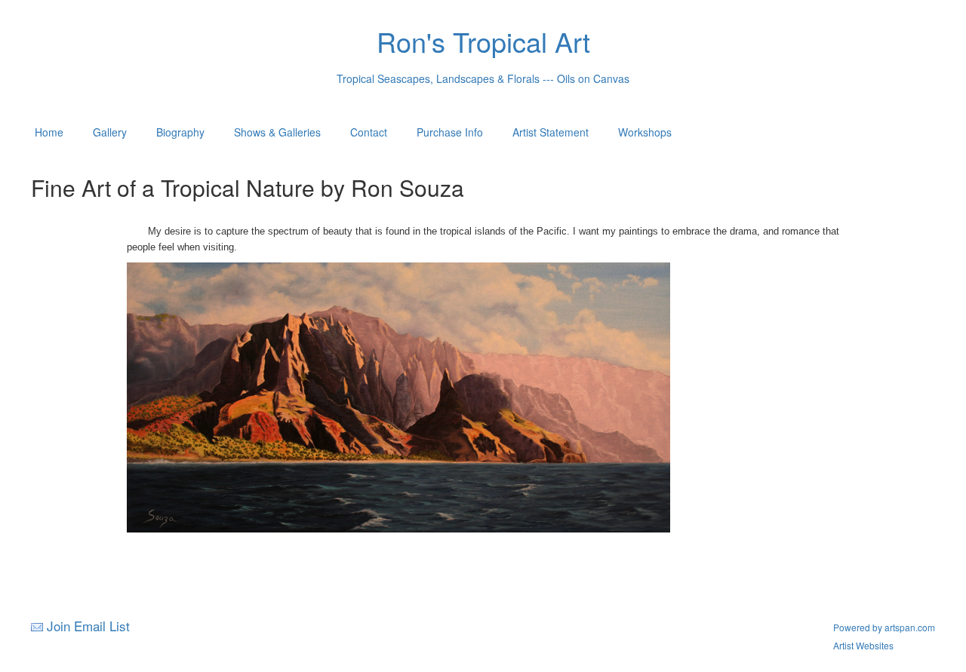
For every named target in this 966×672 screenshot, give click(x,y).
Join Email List (88, 625)
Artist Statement (550, 132)
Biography (180, 132)
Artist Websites (863, 645)
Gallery (110, 132)
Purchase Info (450, 132)
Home (49, 132)
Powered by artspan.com (884, 627)
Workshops (645, 132)
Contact (368, 132)
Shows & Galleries (277, 132)
